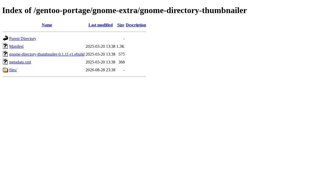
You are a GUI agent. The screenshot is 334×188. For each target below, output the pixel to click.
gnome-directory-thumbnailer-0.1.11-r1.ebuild (47, 54)
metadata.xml (20, 62)
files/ (13, 70)
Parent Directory (22, 38)
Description (136, 25)
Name (47, 25)
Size (120, 25)
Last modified (100, 25)
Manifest (16, 46)
